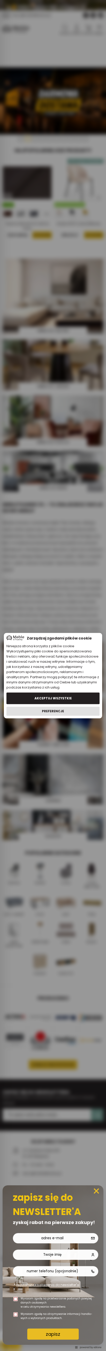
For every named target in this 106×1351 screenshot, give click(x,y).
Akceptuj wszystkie (53, 698)
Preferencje (53, 711)
